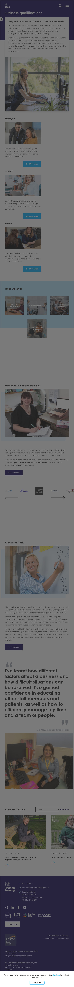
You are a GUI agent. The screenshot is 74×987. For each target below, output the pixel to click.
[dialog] (37, 493)
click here (56, 975)
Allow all (37, 983)
